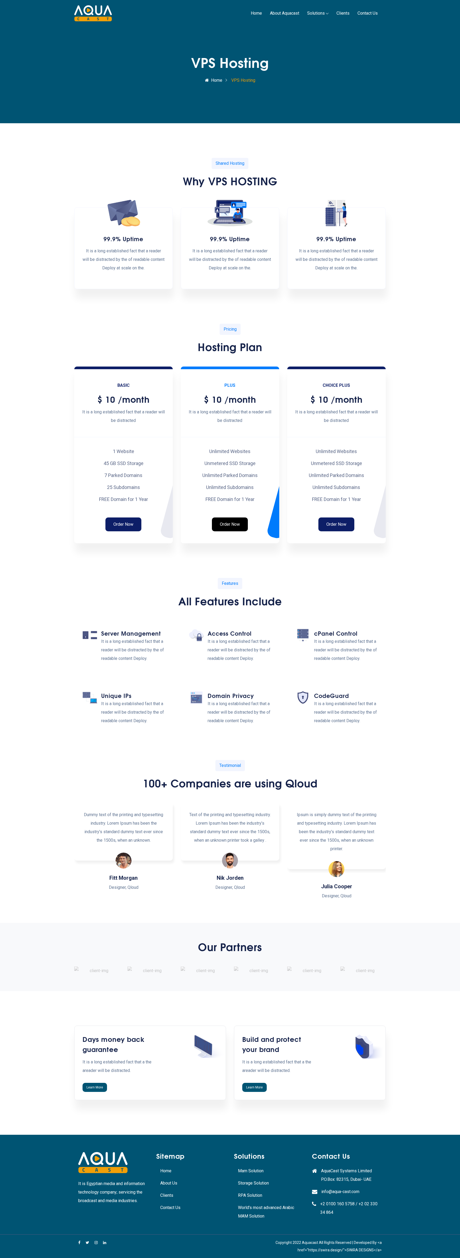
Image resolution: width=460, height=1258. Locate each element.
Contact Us (368, 13)
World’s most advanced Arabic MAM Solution (266, 1212)
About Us (168, 1183)
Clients (343, 13)
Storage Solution (253, 1183)
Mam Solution (251, 1170)
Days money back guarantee (114, 1044)
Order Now (123, 524)
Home (256, 13)
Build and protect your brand (271, 1044)
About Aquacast (284, 13)
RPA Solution (250, 1195)
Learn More (95, 1087)
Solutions (316, 13)
